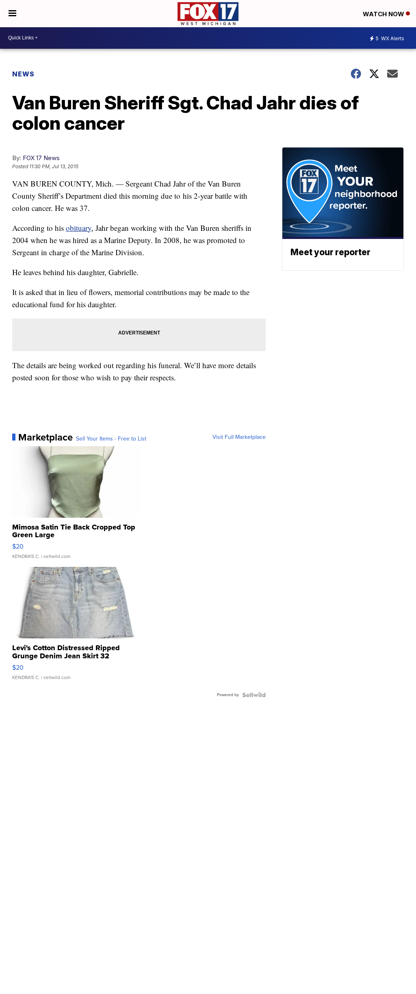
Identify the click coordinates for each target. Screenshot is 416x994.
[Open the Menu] (12, 13)
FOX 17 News (41, 158)
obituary (78, 228)
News (23, 74)
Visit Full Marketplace (239, 437)
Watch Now (384, 14)
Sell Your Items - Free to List (111, 439)
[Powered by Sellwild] (254, 695)
